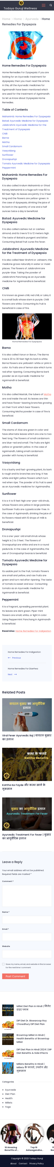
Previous (16, 657)
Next (10, 674)
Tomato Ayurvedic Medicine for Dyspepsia (26, 163)
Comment (8, 881)
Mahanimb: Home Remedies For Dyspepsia (26, 116)
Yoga (8, 1107)
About (13, 1163)
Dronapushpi (9, 159)
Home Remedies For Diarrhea (23, 668)
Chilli (4, 133)
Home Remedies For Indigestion (33, 631)
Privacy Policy (37, 1163)
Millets (8, 1102)
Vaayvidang (8, 150)
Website (6, 946)
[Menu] (43, 5)
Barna (5, 138)
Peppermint (9, 167)
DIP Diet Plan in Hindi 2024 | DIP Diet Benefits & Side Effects (34, 1051)
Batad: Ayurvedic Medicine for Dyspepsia (25, 120)
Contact (23, 1163)
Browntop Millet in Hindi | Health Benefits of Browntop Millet (33, 1038)
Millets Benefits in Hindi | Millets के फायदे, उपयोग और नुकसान (32, 1067)
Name (5, 912)
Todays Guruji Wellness (20, 8)
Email (5, 929)
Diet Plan (10, 1094)
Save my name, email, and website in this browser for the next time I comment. (28, 966)
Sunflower (7, 155)
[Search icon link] (50, 5)
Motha (6, 142)
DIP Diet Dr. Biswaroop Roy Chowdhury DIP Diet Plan (32, 1022)
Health (9, 1098)
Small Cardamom (12, 146)
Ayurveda (10, 1089)
